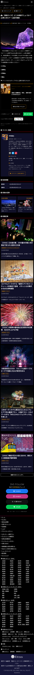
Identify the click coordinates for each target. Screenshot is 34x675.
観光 (16, 638)
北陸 (3, 593)
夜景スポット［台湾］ (8, 600)
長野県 (3, 569)
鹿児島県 (12, 584)
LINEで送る (29, 114)
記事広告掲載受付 (6, 538)
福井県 (27, 569)
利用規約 (4, 526)
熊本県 (19, 582)
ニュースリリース (6, 551)
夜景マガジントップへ (17, 475)
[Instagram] (16, 153)
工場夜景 (12, 631)
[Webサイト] (10, 153)
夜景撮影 (4, 634)
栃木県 (3, 565)
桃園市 (19, 602)
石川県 (19, 569)
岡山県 (3, 577)
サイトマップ (5, 555)
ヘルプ (3, 529)
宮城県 (27, 561)
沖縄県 (19, 584)
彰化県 (27, 606)
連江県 (19, 611)
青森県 (11, 561)
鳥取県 (19, 575)
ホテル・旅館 (26, 638)
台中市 (19, 604)
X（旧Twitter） (18, 501)
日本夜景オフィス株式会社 (15, 666)
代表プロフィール (6, 524)
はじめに (4, 519)
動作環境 (4, 553)
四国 (3, 597)
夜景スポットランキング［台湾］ (12, 614)
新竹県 (11, 604)
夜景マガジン (5, 651)
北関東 (15, 589)
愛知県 (3, 571)
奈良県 (3, 575)
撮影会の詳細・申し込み (19, 106)
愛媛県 (11, 579)
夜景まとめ (26, 631)
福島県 (19, 563)
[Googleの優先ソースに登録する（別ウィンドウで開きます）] (18, 119)
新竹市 (3, 604)
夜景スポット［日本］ (8, 558)
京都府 (11, 573)
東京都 (19, 565)
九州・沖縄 (16, 597)
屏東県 (11, 606)
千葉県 (11, 567)
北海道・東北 (5, 589)
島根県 (27, 575)
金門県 (11, 611)
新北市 (11, 602)
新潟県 (19, 567)
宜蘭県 (19, 609)
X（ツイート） (17, 114)
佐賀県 (3, 582)
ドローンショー (6, 638)
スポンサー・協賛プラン (8, 534)
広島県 (11, 577)
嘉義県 (27, 620)
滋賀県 (27, 573)
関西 (3, 595)
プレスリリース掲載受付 (8, 536)
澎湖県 (3, 611)
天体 (12, 638)
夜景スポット (5, 631)
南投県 (3, 609)
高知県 (19, 579)
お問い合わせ (5, 543)
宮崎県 (3, 584)
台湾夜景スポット (6, 641)
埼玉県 (3, 567)
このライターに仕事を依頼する (17, 173)
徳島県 (27, 577)
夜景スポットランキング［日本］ (12, 587)
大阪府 (3, 573)
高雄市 (3, 606)
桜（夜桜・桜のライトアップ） (26, 634)
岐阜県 (11, 571)
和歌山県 (12, 575)
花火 (16, 634)
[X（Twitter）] (13, 153)
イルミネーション (6, 636)
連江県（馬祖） (22, 624)
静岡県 (19, 571)
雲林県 (19, 620)
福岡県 (27, 579)
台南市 (27, 604)
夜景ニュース (19, 631)
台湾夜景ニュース (16, 641)
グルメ (20, 638)
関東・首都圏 (5, 591)
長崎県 (11, 582)
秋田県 (3, 563)
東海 (15, 593)
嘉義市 (11, 626)
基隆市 (27, 602)
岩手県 (19, 561)
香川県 (3, 579)
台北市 (3, 602)
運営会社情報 (5, 522)
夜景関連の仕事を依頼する (8, 546)
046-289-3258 (18, 661)
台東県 (19, 606)
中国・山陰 (16, 595)
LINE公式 (18, 507)
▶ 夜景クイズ (17, 11)
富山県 (11, 569)
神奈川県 (28, 565)
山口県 (19, 577)
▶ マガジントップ (6, 11)
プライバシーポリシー (7, 531)
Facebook (18, 491)
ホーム (3, 517)
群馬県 (11, 565)
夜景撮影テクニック (21, 651)
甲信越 (15, 591)
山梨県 (27, 567)
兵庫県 (19, 573)
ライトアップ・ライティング (19, 636)
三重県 (27, 571)
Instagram (18, 496)
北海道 (3, 561)
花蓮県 (27, 609)
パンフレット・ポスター (8, 541)
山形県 (11, 563)
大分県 (27, 582)
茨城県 (27, 563)
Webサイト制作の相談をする (9, 548)
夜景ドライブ (19, 646)
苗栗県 (11, 609)
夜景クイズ (10, 634)
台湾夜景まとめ (26, 641)
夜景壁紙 (12, 651)
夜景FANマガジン (8, 629)
